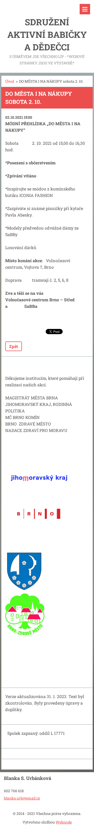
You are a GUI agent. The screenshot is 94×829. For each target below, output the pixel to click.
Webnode (64, 822)
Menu (85, 9)
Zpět (13, 346)
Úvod (9, 81)
